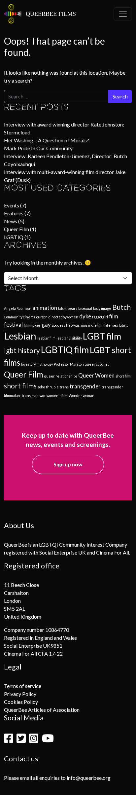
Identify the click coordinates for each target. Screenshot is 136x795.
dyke (85, 316)
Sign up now (68, 464)
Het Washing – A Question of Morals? (46, 140)
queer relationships (60, 376)
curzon (42, 317)
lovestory (28, 364)
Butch (121, 307)
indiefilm (95, 325)
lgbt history (22, 350)
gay (46, 324)
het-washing (76, 325)
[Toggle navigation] (123, 13)
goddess (58, 325)
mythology (45, 364)
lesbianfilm (46, 338)
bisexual (85, 308)
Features (13, 213)
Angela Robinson (17, 308)
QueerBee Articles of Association (42, 709)
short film (123, 376)
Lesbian (20, 336)
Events (11, 205)
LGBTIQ (13, 237)
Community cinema (19, 317)
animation (44, 307)
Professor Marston (69, 364)
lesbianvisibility (69, 338)
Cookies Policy (21, 702)
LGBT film (102, 336)
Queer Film (16, 229)
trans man (30, 395)
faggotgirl (100, 317)
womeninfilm (57, 395)
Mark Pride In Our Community (38, 148)
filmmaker (32, 325)
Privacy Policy (20, 694)
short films (20, 385)
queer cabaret (97, 364)
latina (123, 325)
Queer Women (96, 375)
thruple (52, 387)
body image (102, 308)
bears (72, 308)
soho (41, 387)
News (10, 221)
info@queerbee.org (89, 778)
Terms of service (22, 686)
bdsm (62, 308)
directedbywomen (63, 317)
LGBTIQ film (65, 349)
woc (43, 395)
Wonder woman (81, 395)
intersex (111, 325)
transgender (85, 386)
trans (64, 387)
